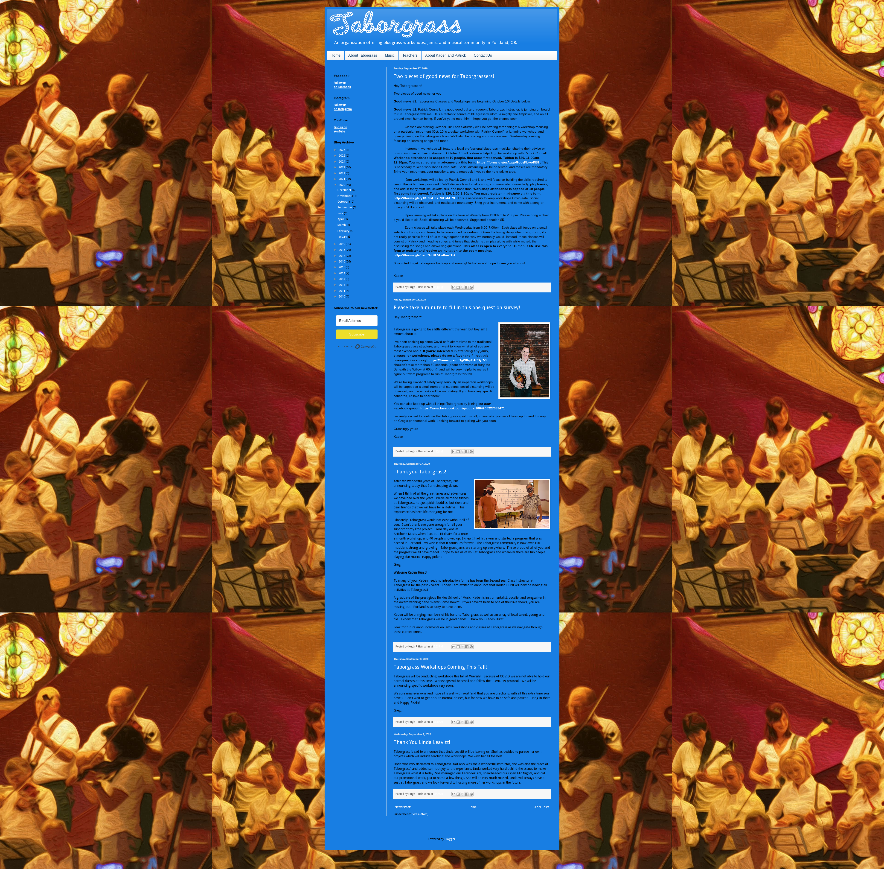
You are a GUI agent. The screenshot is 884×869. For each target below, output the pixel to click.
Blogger (450, 839)
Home (335, 55)
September (345, 207)
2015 (342, 267)
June (340, 213)
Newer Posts (403, 807)
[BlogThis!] (458, 287)
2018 (342, 249)
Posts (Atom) (420, 814)
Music (390, 55)
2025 (342, 155)
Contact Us (483, 55)
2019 (342, 244)
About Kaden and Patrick (445, 55)
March (341, 225)
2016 (342, 261)
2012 (342, 284)
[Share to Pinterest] (471, 287)
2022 (342, 173)
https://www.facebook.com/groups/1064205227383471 (462, 408)
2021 (342, 179)
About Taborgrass (362, 55)
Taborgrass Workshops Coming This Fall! (440, 667)
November (344, 196)
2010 (342, 296)
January (342, 236)
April (340, 219)
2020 (342, 185)
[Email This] (453, 287)
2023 (342, 167)
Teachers (409, 55)
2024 (342, 161)
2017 (342, 255)
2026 (342, 150)
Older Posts (541, 807)
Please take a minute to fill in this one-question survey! (457, 307)
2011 (342, 290)
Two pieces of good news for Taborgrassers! (444, 76)
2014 (342, 273)
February (343, 231)
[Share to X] (462, 287)
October (343, 201)
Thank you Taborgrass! (420, 472)
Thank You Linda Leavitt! (422, 742)
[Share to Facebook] (467, 287)
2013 (342, 279)
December (344, 190)
